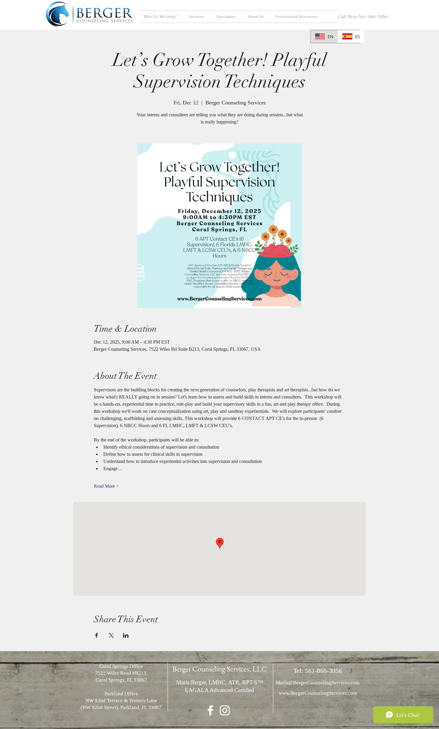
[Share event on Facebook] (96, 635)
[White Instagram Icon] (224, 710)
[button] (161, 17)
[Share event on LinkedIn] (126, 635)
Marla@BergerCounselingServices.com (318, 682)
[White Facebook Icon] (210, 710)
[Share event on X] (111, 635)
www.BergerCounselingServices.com (318, 693)
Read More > (106, 486)
